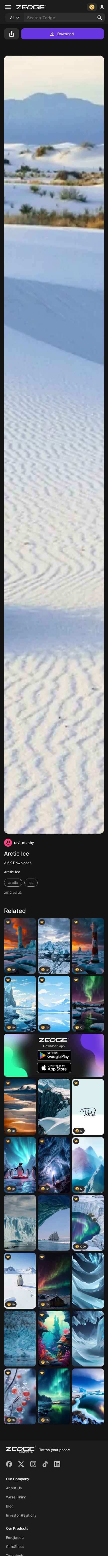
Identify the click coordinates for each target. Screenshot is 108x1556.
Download (65, 34)
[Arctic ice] (20, 1223)
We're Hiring (16, 1497)
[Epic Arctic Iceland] (88, 1338)
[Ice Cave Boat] (54, 1223)
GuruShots (15, 1546)
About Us (14, 1488)
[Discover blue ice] (20, 1338)
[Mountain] (54, 1107)
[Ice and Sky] (88, 1281)
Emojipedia (15, 1537)
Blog (10, 1506)
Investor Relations (21, 1515)
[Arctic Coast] (88, 1396)
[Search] (99, 17)
